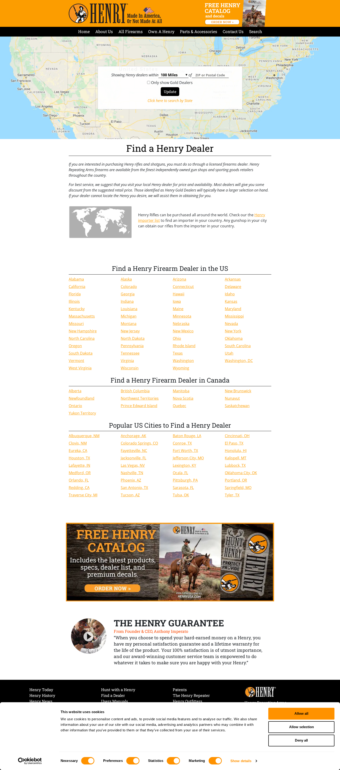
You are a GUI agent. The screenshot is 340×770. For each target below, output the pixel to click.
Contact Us (233, 31)
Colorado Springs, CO (139, 443)
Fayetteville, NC (134, 450)
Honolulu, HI (236, 450)
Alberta (75, 390)
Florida (75, 294)
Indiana (127, 301)
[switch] (132, 760)
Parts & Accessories (198, 31)
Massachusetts (82, 316)
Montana (128, 323)
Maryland (233, 308)
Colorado (129, 286)
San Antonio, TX (134, 487)
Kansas (231, 301)
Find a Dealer (113, 695)
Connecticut (183, 286)
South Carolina (238, 345)
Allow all (301, 713)
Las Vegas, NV (133, 465)
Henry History (42, 695)
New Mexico (183, 331)
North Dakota (133, 338)
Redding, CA (79, 487)
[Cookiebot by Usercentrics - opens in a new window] (30, 761)
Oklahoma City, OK (241, 472)
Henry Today (41, 689)
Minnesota (182, 316)
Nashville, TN (132, 472)
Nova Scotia (183, 398)
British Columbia (135, 390)
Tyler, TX (232, 495)
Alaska (126, 279)
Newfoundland (81, 398)
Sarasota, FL (183, 487)
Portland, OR (236, 480)
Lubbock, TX (235, 465)
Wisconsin (130, 368)
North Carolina (82, 338)
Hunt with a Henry (118, 689)
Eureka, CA (78, 450)
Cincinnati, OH (237, 435)
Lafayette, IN (79, 465)
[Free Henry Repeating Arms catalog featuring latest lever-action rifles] (236, 13)
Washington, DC (239, 360)
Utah (229, 353)
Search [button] (255, 31)
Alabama (76, 279)
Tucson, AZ (130, 495)
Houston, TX (79, 458)
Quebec (179, 405)
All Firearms (130, 31)
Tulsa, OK (181, 495)
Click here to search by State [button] (170, 100)
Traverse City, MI (83, 495)
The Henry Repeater (191, 695)
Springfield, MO (238, 487)
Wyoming (181, 368)
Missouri (76, 323)
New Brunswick (238, 390)
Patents (180, 689)
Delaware (233, 286)
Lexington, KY (184, 465)
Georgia (128, 294)
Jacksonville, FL (133, 458)
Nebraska (181, 323)
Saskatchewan (237, 405)
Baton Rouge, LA (187, 435)
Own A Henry (161, 31)
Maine (178, 308)
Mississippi (234, 316)
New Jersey (130, 331)
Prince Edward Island (139, 405)
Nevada (231, 323)
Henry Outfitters (187, 701)
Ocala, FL (180, 472)
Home (84, 31)
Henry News (40, 701)
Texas (178, 353)
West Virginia (80, 368)
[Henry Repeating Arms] (115, 13)
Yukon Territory (82, 413)
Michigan (128, 316)
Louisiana (129, 308)
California (77, 286)
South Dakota (81, 353)
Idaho (230, 294)
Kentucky (77, 308)
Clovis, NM (78, 443)
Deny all (301, 740)
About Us (104, 31)
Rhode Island (184, 345)
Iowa (177, 301)
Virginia (127, 360)
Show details (240, 761)
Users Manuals (114, 701)
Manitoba (181, 390)
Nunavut (232, 398)
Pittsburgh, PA (185, 480)
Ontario (75, 405)
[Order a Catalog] (170, 561)
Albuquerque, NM (84, 435)
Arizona (179, 279)
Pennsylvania (132, 345)
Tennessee (130, 353)
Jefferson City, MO (188, 458)
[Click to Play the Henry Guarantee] (89, 636)
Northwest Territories (140, 398)
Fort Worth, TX (185, 450)
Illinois (74, 301)
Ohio (177, 338)
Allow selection (301, 727)
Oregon (75, 345)
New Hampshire (83, 331)
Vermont (76, 360)
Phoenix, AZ (131, 480)
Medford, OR (80, 472)
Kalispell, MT (235, 458)
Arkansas (233, 279)
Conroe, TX (182, 443)
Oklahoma (234, 338)
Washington (183, 360)
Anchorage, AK (133, 435)
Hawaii (178, 294)
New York (233, 331)
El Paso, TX (234, 443)
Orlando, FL (79, 480)
